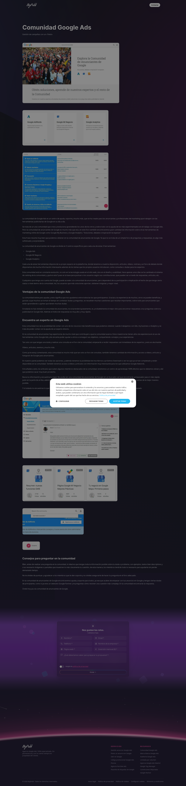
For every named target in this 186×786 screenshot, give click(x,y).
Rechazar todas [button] (96, 401)
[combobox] (132, 381)
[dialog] (93, 393)
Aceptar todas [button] (119, 401)
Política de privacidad (107, 395)
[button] (62, 401)
